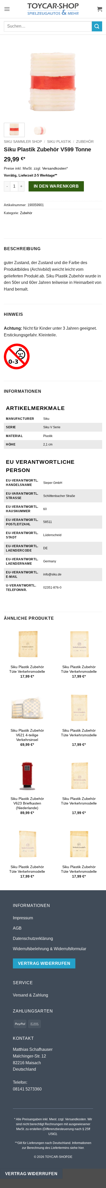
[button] (7, 9)
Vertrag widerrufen (31, 1174)
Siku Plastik (59, 142)
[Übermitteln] (97, 26)
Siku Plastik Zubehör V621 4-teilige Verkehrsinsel (27, 735)
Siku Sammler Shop (23, 142)
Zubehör (85, 142)
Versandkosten (54, 168)
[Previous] (12, 82)
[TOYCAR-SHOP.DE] (53, 9)
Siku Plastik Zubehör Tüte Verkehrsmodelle (27, 669)
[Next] (93, 82)
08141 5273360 (27, 1089)
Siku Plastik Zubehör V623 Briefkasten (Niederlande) (27, 803)
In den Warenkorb (56, 186)
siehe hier (77, 1148)
